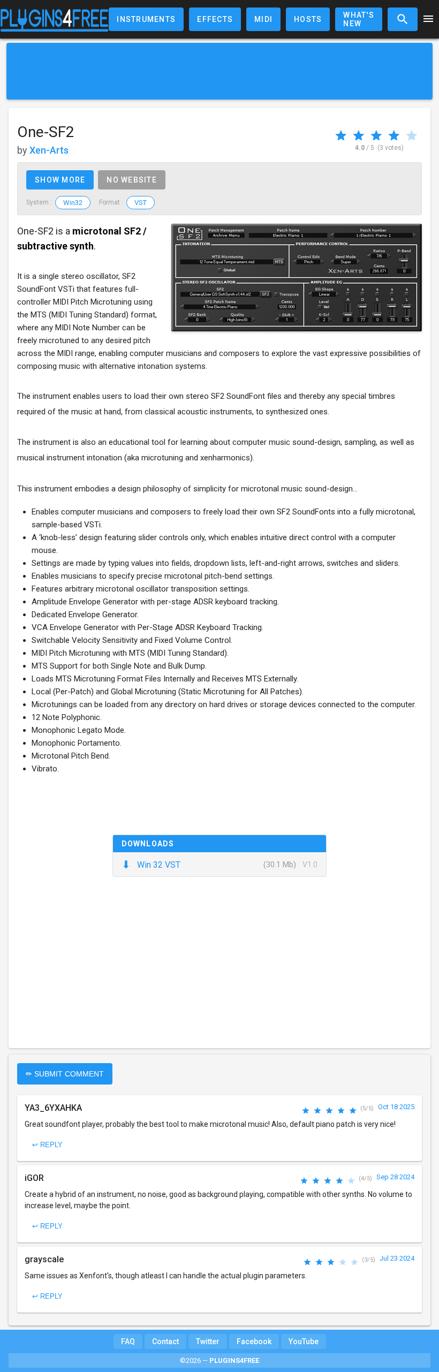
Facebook (254, 1341)
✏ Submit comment (65, 1074)
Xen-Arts (49, 150)
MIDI (263, 19)
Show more (60, 180)
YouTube (304, 1341)
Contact (165, 1341)
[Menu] (428, 19)
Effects (215, 19)
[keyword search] (403, 19)
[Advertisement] (219, 71)
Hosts (308, 19)
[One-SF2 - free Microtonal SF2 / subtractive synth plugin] (296, 277)
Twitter (208, 1341)
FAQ (128, 1341)
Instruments (146, 19)
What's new (358, 19)
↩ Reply (47, 1145)
